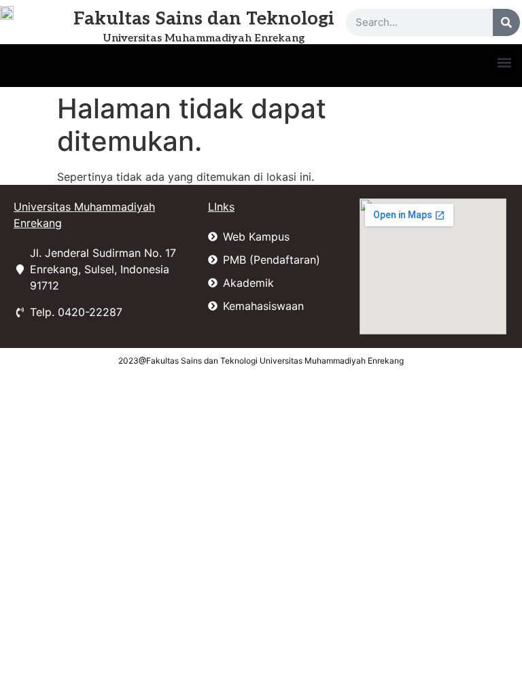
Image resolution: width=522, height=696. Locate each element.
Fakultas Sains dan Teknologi (203, 19)
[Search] (506, 22)
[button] (504, 62)
